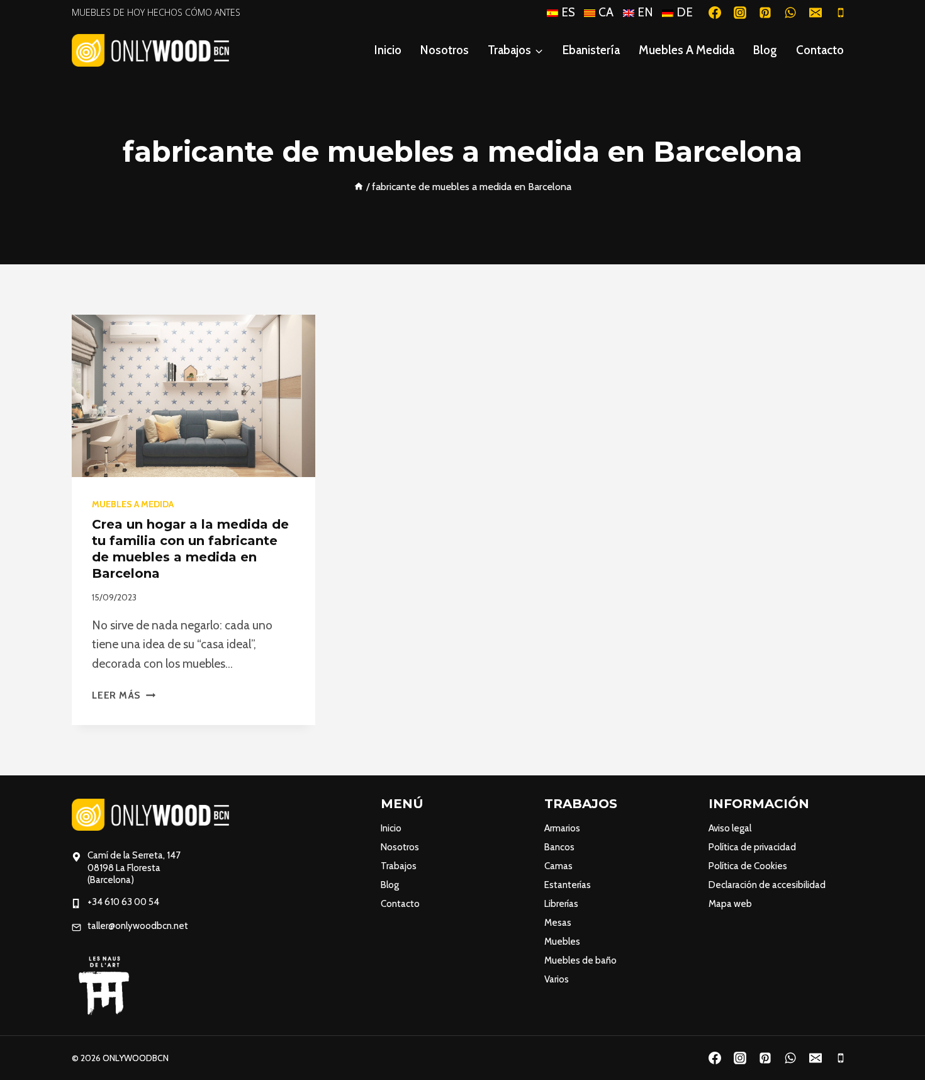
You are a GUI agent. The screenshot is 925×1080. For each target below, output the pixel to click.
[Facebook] (714, 12)
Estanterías (567, 885)
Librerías (561, 903)
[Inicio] (359, 186)
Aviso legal (730, 828)
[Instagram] (740, 12)
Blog (764, 50)
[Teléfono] (840, 12)
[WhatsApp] (790, 12)
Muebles (562, 941)
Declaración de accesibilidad (767, 885)
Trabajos (399, 866)
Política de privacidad (752, 847)
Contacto (820, 50)
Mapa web (730, 903)
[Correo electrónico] (815, 12)
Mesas (557, 922)
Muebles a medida (686, 50)
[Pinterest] (765, 12)
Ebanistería (591, 50)
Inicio (387, 50)
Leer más (123, 695)
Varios (556, 979)
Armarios (562, 828)
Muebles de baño (580, 960)
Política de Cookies (748, 866)
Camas (558, 866)
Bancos (559, 847)
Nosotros (444, 50)
